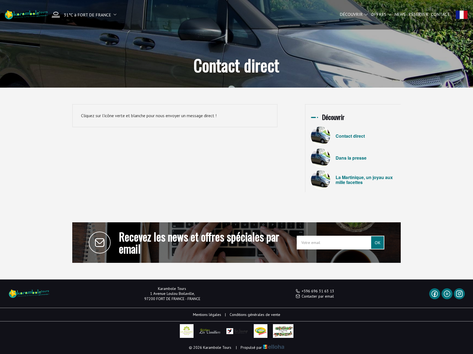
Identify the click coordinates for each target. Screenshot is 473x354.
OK (377, 242)
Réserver (418, 14)
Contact (440, 14)
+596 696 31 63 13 (318, 291)
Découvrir (352, 14)
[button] (82, 14)
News (400, 14)
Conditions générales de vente (255, 314)
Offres (379, 14)
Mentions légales (207, 314)
